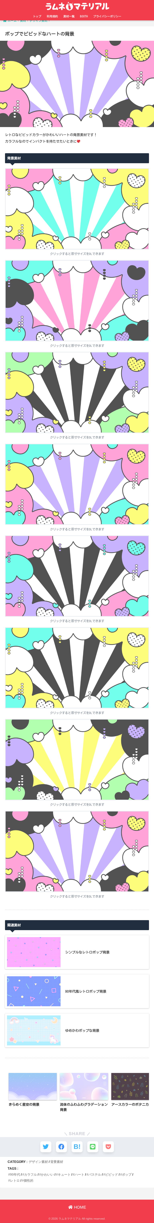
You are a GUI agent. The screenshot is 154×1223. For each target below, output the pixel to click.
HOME (79, 1207)
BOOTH (84, 16)
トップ (37, 16)
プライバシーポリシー (107, 16)
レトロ (15, 1180)
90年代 (15, 1174)
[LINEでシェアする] (92, 1146)
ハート (79, 1174)
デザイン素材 (38, 1161)
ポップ (127, 1174)
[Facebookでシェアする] (61, 1146)
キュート (64, 1174)
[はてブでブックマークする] (77, 1146)
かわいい (47, 1174)
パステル (94, 1174)
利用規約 (52, 16)
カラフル (30, 1174)
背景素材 (56, 1161)
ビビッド (111, 1174)
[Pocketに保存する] (108, 1146)
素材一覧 (69, 16)
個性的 (28, 1180)
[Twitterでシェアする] (45, 1146)
